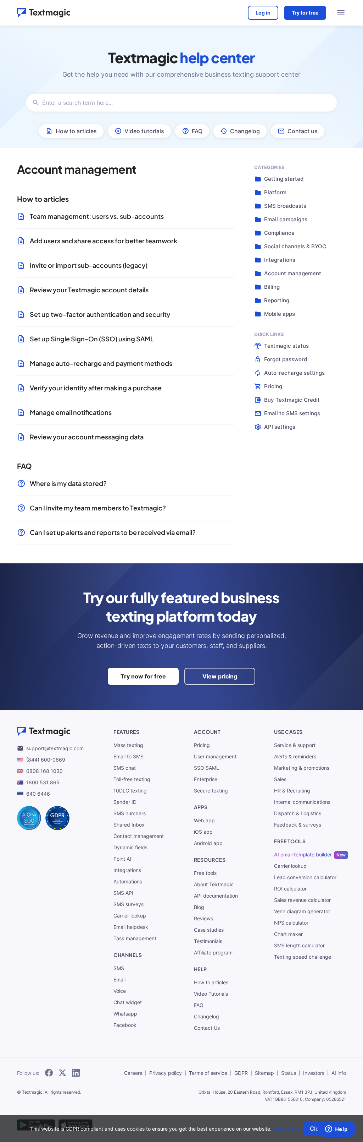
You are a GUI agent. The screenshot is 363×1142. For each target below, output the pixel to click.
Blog (199, 907)
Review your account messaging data (87, 437)
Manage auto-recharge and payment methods (101, 363)
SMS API (123, 893)
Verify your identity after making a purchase (96, 388)
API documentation (216, 896)
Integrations (127, 870)
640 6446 (38, 794)
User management (215, 756)
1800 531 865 (43, 782)
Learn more (286, 1129)
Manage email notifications (71, 412)
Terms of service (208, 1073)
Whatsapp (125, 1014)
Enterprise (205, 779)
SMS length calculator (299, 945)
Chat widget (127, 1002)
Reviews (203, 918)
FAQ (198, 1005)
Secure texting (211, 791)
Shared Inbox (129, 825)
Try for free (305, 13)
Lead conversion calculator (305, 877)
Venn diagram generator (302, 911)
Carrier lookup (129, 916)
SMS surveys (128, 904)
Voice (119, 991)
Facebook (124, 1025)
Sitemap (264, 1073)
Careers (133, 1073)
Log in (263, 13)
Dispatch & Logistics (297, 813)
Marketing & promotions (301, 768)
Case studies (209, 930)
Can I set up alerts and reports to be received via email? (113, 532)
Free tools (205, 873)
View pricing (219, 676)
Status (288, 1073)
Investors (313, 1073)
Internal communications (302, 802)
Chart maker (288, 934)
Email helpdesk (130, 927)
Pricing (202, 745)
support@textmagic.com (55, 748)
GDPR (241, 1073)
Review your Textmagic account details (89, 290)
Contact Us (207, 1028)
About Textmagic (214, 884)
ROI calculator (290, 889)
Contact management (138, 836)
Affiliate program (213, 952)
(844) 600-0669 (45, 760)
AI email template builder (303, 854)
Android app (208, 843)
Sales (280, 779)
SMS (118, 968)
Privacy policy (165, 1073)
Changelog (206, 1016)
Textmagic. (33, 1092)
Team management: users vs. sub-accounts (97, 216)
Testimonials (208, 941)
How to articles (211, 982)
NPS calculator (291, 923)
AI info (338, 1073)
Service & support (294, 745)
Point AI (122, 859)
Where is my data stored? (68, 483)
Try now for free (143, 676)
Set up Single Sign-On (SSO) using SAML (92, 339)
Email (119, 979)
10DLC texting (130, 791)
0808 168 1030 (44, 771)
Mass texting (128, 745)
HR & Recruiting (292, 791)
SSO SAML (206, 768)
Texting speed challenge (302, 957)
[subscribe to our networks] (49, 1073)
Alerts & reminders (295, 756)
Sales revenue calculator (302, 900)
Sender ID (124, 802)
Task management (134, 938)
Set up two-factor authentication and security (100, 314)
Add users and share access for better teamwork (103, 241)
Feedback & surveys (297, 825)
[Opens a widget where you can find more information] (336, 1129)
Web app (204, 820)
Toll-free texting (131, 779)
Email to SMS (128, 756)
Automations (127, 881)
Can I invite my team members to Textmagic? (98, 508)
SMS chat (124, 768)
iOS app (203, 832)
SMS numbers (129, 813)
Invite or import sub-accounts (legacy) (88, 265)
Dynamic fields (130, 847)
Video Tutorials (211, 994)
